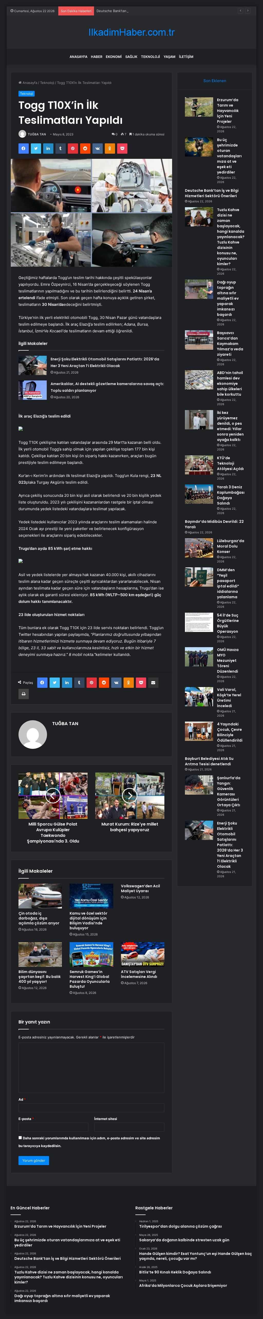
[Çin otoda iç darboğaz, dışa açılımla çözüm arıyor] (40, 896)
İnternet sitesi (105, 1119)
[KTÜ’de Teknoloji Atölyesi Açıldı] (199, 465)
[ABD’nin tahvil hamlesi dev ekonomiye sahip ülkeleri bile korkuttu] (199, 379)
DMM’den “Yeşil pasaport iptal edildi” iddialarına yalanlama (228, 583)
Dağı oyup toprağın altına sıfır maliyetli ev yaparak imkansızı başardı (228, 298)
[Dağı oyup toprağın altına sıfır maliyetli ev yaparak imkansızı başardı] (199, 289)
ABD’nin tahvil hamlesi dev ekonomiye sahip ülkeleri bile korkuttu (230, 383)
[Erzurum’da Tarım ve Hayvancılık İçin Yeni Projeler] (199, 107)
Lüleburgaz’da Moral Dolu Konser (230, 546)
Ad (22, 1099)
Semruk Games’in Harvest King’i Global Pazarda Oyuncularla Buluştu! (90, 979)
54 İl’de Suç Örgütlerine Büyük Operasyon (228, 623)
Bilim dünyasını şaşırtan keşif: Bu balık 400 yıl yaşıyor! (39, 976)
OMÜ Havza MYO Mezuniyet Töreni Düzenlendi (228, 660)
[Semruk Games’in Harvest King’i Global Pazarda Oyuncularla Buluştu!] (91, 954)
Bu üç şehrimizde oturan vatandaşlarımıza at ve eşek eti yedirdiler (229, 156)
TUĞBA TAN (37, 134)
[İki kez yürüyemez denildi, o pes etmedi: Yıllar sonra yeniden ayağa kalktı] (199, 419)
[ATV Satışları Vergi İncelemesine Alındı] (143, 954)
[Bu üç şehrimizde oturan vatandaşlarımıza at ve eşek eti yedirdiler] (199, 147)
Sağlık (131, 57)
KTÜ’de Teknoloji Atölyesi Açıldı (230, 463)
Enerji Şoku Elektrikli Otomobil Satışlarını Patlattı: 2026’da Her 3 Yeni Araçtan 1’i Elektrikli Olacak (230, 845)
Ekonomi (114, 57)
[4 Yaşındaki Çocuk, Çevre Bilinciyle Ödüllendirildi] (199, 731)
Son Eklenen (214, 80)
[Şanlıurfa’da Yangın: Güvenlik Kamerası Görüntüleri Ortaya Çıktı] (199, 785)
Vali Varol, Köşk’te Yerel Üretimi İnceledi (229, 697)
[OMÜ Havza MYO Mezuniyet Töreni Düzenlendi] (199, 656)
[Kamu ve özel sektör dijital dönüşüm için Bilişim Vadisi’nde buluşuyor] (91, 896)
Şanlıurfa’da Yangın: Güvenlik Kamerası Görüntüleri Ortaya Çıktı (228, 791)
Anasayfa (78, 57)
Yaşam (169, 57)
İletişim (186, 57)
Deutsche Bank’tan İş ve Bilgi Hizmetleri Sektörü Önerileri (142, 11)
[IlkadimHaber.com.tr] (131, 32)
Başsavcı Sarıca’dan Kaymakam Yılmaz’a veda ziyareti (230, 343)
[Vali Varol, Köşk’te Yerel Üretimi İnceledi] (199, 696)
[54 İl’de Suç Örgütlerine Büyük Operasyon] (199, 622)
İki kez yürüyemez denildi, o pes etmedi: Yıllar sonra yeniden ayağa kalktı (230, 426)
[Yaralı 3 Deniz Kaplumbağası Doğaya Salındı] (199, 494)
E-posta (26, 1119)
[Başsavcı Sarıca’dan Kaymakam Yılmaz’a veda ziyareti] (199, 340)
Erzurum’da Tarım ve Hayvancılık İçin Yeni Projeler (228, 110)
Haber (96, 57)
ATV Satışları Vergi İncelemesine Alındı (139, 974)
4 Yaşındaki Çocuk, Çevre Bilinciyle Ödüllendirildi (229, 732)
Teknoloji (150, 57)
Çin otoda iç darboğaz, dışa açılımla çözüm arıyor (38, 918)
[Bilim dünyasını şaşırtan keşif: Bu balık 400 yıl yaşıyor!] (40, 954)
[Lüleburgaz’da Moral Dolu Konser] (199, 548)
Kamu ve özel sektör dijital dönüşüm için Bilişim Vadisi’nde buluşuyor (88, 921)
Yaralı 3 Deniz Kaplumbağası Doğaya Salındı (231, 495)
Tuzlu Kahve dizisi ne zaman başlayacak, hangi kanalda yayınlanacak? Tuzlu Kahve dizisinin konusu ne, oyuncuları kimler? (231, 236)
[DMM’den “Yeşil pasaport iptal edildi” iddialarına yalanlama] (199, 577)
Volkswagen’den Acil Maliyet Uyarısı (140, 888)
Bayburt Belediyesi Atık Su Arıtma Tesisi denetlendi (209, 761)
